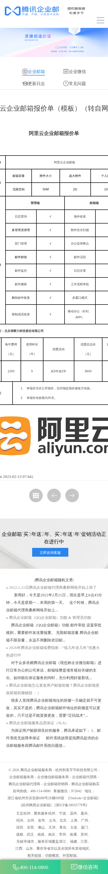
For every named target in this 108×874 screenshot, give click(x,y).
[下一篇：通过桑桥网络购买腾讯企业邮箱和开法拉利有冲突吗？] (72, 495)
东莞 (30, 827)
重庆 (39, 848)
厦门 (84, 827)
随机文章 (65, 580)
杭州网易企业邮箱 (36, 805)
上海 (73, 820)
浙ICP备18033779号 (71, 805)
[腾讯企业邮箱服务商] (53, 11)
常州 (62, 834)
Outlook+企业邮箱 (83, 798)
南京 (51, 834)
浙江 (62, 841)
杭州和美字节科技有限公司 (76, 770)
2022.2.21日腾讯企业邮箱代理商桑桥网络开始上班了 (53, 588)
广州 (84, 820)
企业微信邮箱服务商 (53, 777)
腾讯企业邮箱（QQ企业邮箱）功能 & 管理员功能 (50, 618)
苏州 (84, 834)
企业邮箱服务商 (21, 777)
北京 (63, 820)
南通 (73, 834)
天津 (52, 827)
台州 (30, 820)
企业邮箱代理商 (84, 777)
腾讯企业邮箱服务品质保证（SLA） (39, 723)
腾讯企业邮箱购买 (85, 784)
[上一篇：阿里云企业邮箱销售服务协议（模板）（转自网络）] (54, 495)
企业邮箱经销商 (55, 784)
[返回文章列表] (36, 495)
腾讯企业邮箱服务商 (36, 770)
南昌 (40, 834)
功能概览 (52, 855)
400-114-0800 (34, 867)
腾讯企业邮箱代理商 (24, 784)
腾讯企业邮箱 (46, 580)
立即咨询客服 (50, 552)
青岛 (62, 827)
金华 (41, 820)
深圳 (19, 827)
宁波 (62, 813)
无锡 (19, 841)
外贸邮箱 (70, 855)
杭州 (51, 813)
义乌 (52, 820)
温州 (73, 813)
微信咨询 (88, 867)
